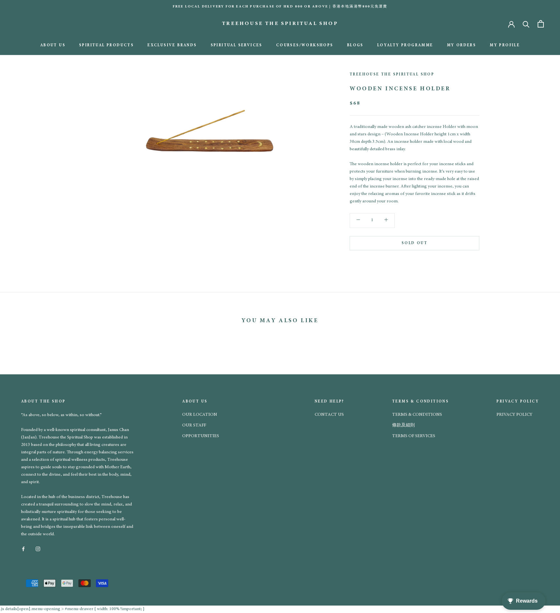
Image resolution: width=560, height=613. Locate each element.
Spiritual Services (236, 45)
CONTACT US (329, 415)
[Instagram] (38, 548)
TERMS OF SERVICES (413, 436)
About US (52, 45)
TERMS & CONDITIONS (417, 415)
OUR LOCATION (199, 415)
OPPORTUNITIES (200, 436)
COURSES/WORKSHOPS (304, 45)
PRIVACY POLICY (514, 415)
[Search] (526, 23)
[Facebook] (23, 548)
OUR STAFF (194, 425)
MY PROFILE (505, 45)
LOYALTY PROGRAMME (405, 45)
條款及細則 (403, 425)
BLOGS (355, 45)
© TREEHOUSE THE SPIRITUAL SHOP (67, 572)
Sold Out (414, 243)
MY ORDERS (461, 45)
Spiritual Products (106, 45)
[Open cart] (541, 24)
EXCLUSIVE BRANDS (172, 45)
